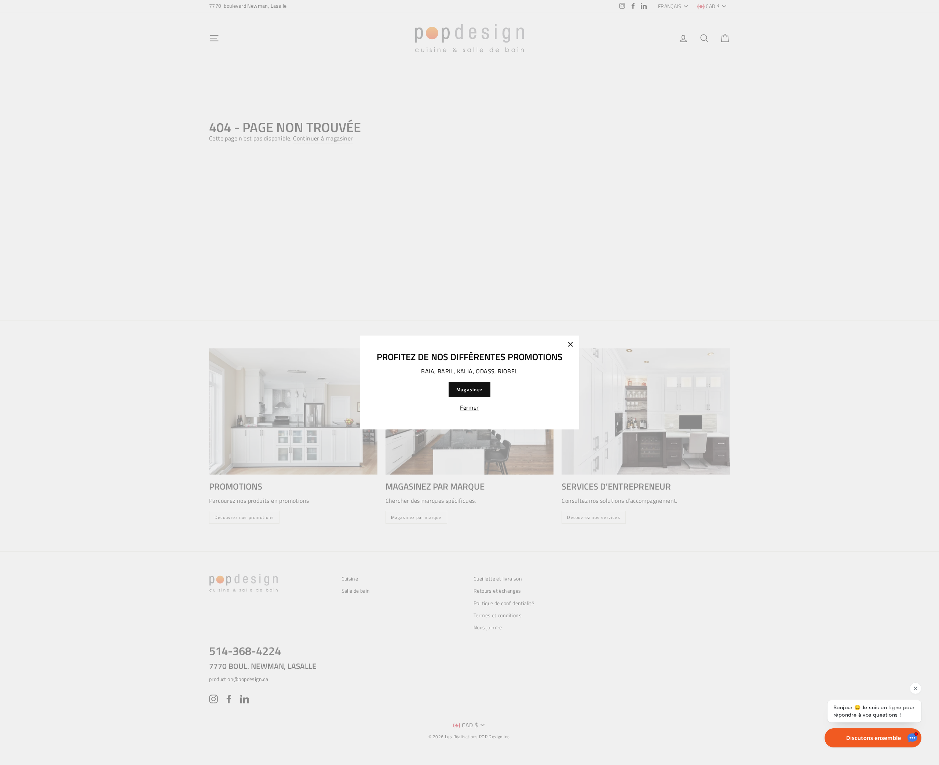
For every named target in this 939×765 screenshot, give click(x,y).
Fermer (469, 407)
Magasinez (469, 389)
